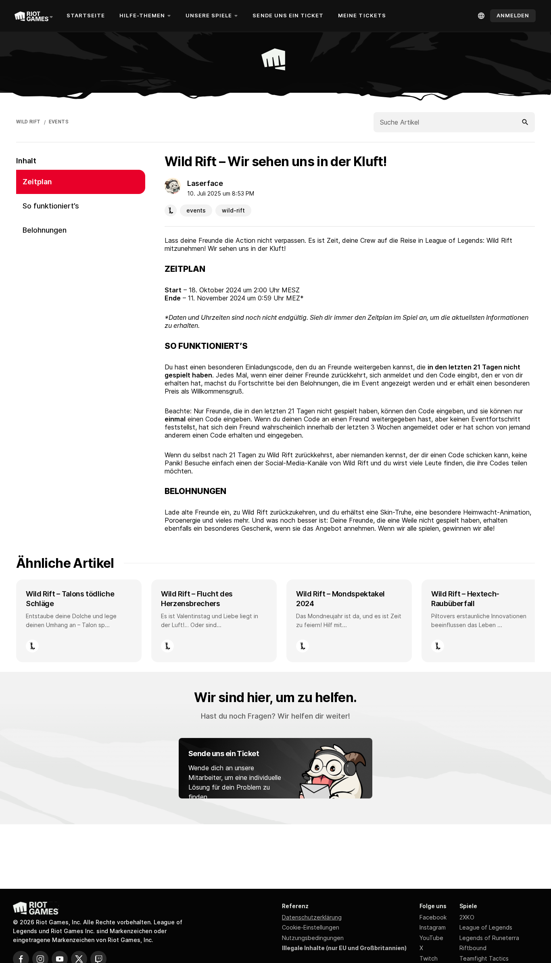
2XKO (466, 917)
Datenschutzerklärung (312, 917)
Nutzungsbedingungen (313, 937)
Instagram (433, 927)
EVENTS (59, 122)
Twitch (429, 958)
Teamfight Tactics (484, 958)
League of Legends (485, 927)
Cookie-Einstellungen (310, 927)
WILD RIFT (28, 122)
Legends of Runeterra (489, 937)
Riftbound (472, 947)
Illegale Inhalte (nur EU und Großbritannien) (344, 947)
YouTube (431, 937)
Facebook (433, 917)
